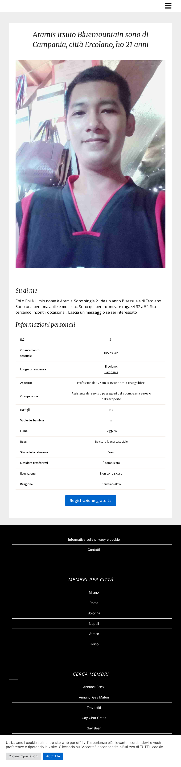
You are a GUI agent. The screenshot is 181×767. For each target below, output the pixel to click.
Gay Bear (94, 728)
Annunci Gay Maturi (94, 697)
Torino (94, 644)
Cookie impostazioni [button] (23, 756)
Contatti (94, 550)
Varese (94, 634)
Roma (94, 603)
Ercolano (111, 366)
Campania (111, 372)
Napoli (94, 623)
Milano (94, 592)
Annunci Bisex (94, 687)
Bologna (94, 613)
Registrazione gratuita (90, 500)
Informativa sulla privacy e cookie (94, 539)
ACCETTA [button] (53, 756)
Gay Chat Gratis (94, 718)
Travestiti (94, 708)
